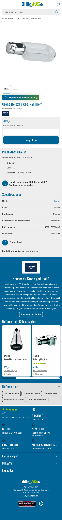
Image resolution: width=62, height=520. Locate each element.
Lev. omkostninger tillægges (13, 125)
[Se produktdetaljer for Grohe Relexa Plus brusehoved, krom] (16, 339)
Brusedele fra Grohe (14, 399)
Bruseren (23, 18)
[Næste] (58, 52)
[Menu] (5, 4)
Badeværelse (9, 18)
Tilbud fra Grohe (32, 393)
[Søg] (56, 11)
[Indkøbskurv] (58, 4)
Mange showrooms (44, 446)
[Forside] (32, 4)
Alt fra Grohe (51, 393)
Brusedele (36, 18)
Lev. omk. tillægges (10, 371)
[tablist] (31, 89)
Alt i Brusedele (11, 393)
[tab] (6, 89)
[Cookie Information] (41, 503)
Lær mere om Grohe (31, 314)
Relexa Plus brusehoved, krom (15, 359)
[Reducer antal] (7, 132)
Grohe (57, 201)
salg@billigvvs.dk (31, 495)
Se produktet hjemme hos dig (22, 97)
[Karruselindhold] (31, 52)
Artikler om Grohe (37, 399)
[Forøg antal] (55, 132)
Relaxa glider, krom (40, 359)
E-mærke (38, 417)
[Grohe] (5, 113)
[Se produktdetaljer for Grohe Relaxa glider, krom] (46, 339)
